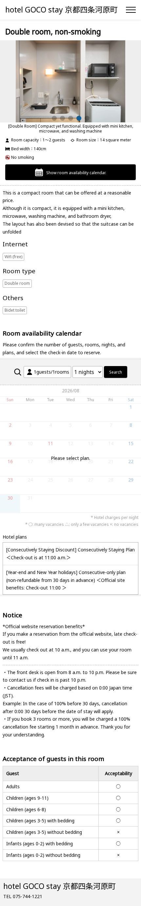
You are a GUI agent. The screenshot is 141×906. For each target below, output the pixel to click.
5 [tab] (87, 118)
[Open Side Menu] (131, 10)
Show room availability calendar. (76, 172)
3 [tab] (71, 118)
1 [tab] (54, 118)
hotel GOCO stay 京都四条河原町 (61, 9)
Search (115, 372)
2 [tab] (62, 118)
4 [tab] (79, 118)
